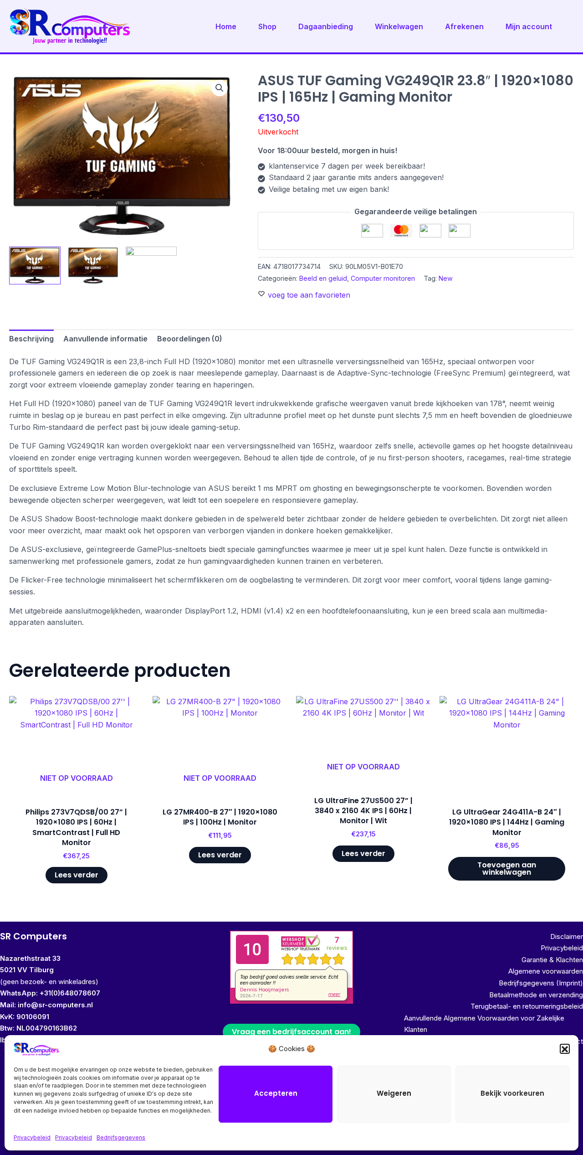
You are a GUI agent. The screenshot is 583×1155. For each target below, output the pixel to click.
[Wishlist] (130, 710)
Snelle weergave (76, 787)
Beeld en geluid (323, 278)
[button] (564, 1049)
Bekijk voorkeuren (512, 1093)
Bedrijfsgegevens (121, 1137)
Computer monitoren (383, 278)
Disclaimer (566, 936)
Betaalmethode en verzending (536, 994)
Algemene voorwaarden (545, 971)
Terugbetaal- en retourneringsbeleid (526, 1006)
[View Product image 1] (35, 265)
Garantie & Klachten (552, 959)
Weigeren (394, 1093)
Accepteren (275, 1093)
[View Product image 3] (151, 266)
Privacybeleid (32, 1137)
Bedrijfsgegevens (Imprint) (541, 983)
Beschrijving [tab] (31, 338)
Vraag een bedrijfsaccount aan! (291, 1031)
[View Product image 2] (93, 265)
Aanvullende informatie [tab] (105, 338)
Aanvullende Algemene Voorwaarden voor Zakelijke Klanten (484, 1024)
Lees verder (76, 875)
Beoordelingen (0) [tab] (189, 338)
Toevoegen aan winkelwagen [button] (506, 868)
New (446, 278)
